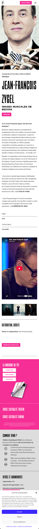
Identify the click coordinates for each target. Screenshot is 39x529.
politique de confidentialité (24, 425)
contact (31, 424)
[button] (36, 493)
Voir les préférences (19, 522)
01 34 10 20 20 (26, 442)
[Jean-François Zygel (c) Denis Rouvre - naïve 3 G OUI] (8, 310)
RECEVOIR (9, 379)
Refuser (19, 517)
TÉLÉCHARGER (9, 374)
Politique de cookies (11, 526)
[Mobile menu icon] (35, 3)
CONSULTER (9, 370)
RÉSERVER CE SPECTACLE (11, 345)
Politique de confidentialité (25, 526)
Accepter (19, 512)
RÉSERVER (6, 114)
